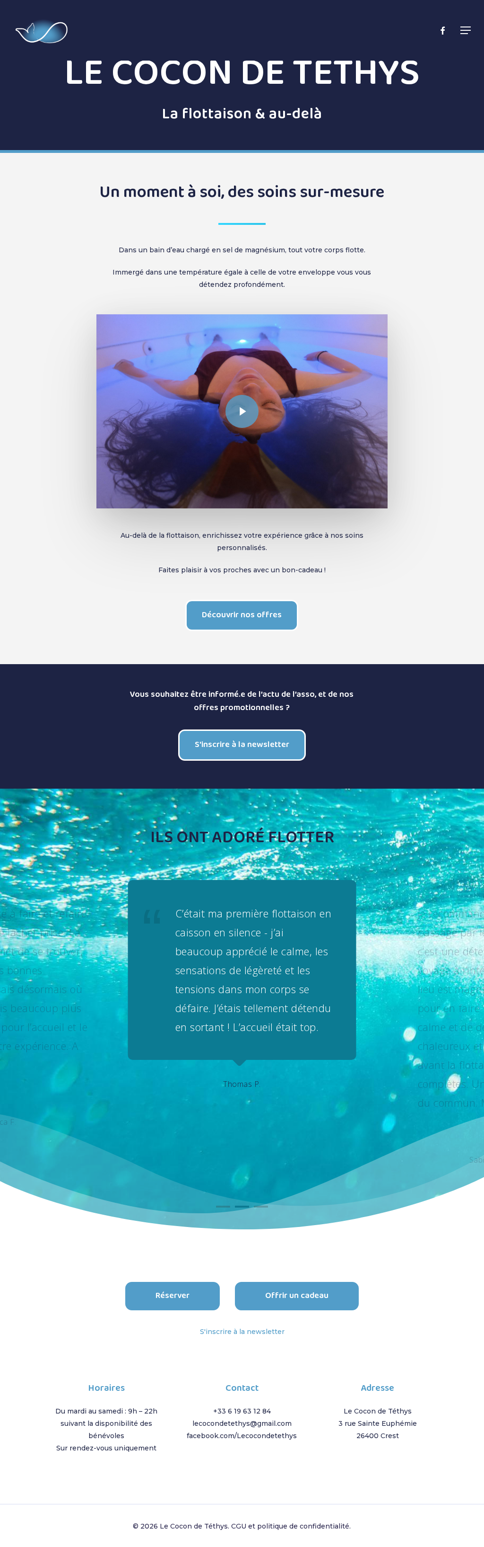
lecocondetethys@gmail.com (242, 1423)
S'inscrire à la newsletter (242, 1331)
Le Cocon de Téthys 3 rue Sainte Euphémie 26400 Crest (377, 1423)
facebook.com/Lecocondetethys (242, 1435)
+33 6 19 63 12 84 (242, 1411)
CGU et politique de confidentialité (290, 1526)
